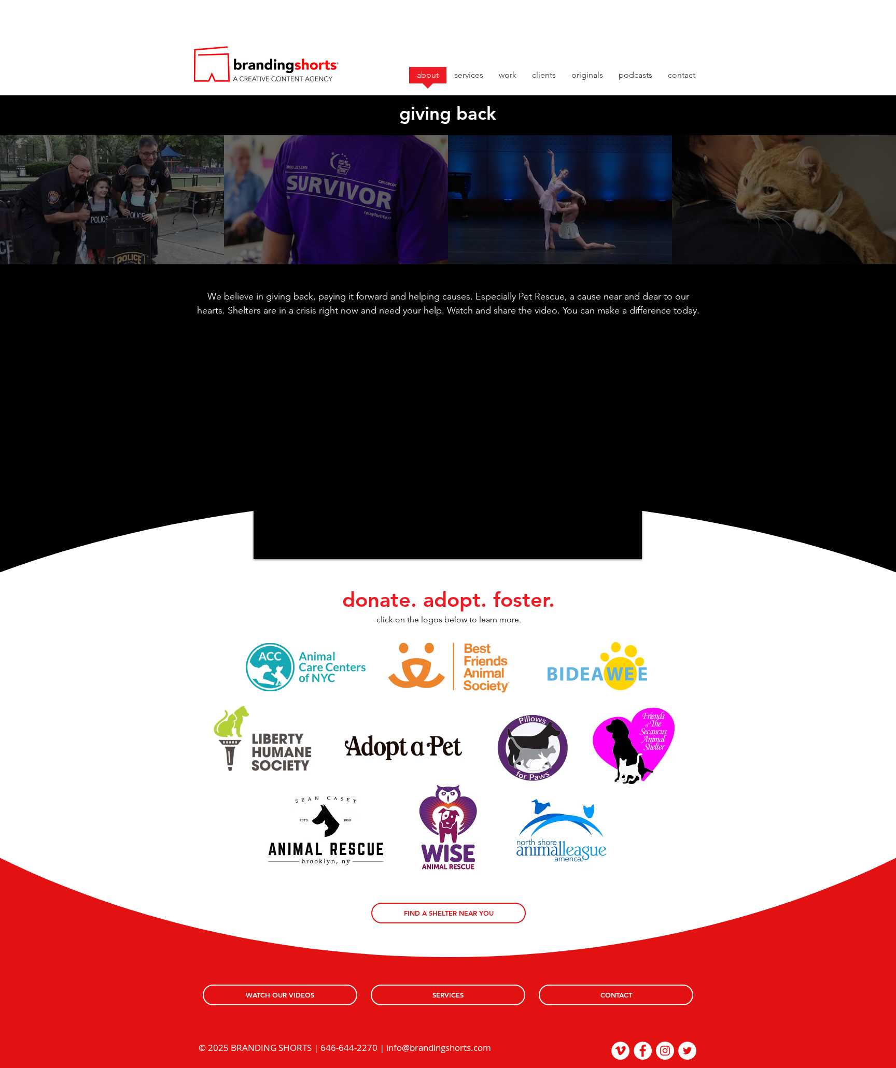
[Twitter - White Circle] (687, 1051)
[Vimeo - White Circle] (620, 1051)
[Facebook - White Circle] (643, 1051)
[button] (587, 78)
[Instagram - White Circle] (665, 1051)
